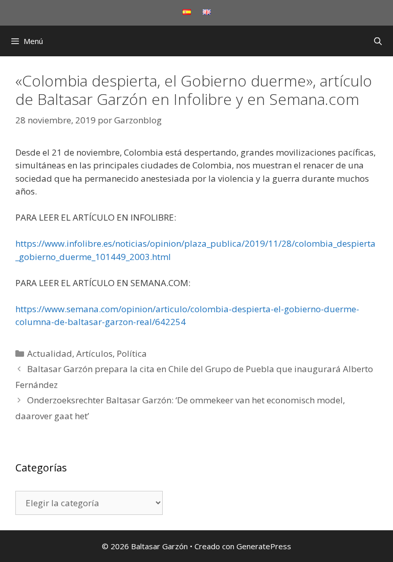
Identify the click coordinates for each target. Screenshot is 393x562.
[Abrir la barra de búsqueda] (378, 41)
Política (132, 353)
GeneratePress (263, 546)
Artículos (94, 353)
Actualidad (49, 353)
